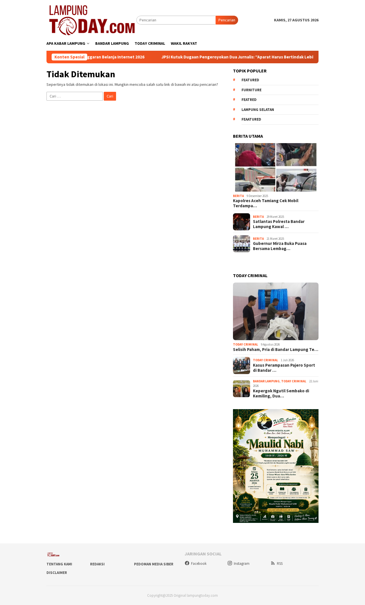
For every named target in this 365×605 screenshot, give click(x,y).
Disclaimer (56, 572)
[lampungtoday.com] (91, 19)
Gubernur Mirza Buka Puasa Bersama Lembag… (280, 246)
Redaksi (97, 564)
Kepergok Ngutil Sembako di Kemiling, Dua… (281, 393)
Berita (238, 196)
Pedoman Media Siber (153, 564)
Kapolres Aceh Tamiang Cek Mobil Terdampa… (265, 203)
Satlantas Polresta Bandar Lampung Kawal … (279, 224)
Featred (249, 99)
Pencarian (226, 20)
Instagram (242, 563)
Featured (250, 80)
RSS (280, 563)
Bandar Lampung (266, 381)
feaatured (251, 119)
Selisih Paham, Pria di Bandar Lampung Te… (275, 349)
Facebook (198, 563)
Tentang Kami (59, 564)
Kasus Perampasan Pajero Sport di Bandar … (284, 368)
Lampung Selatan (258, 109)
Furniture (251, 90)
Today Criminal (245, 344)
